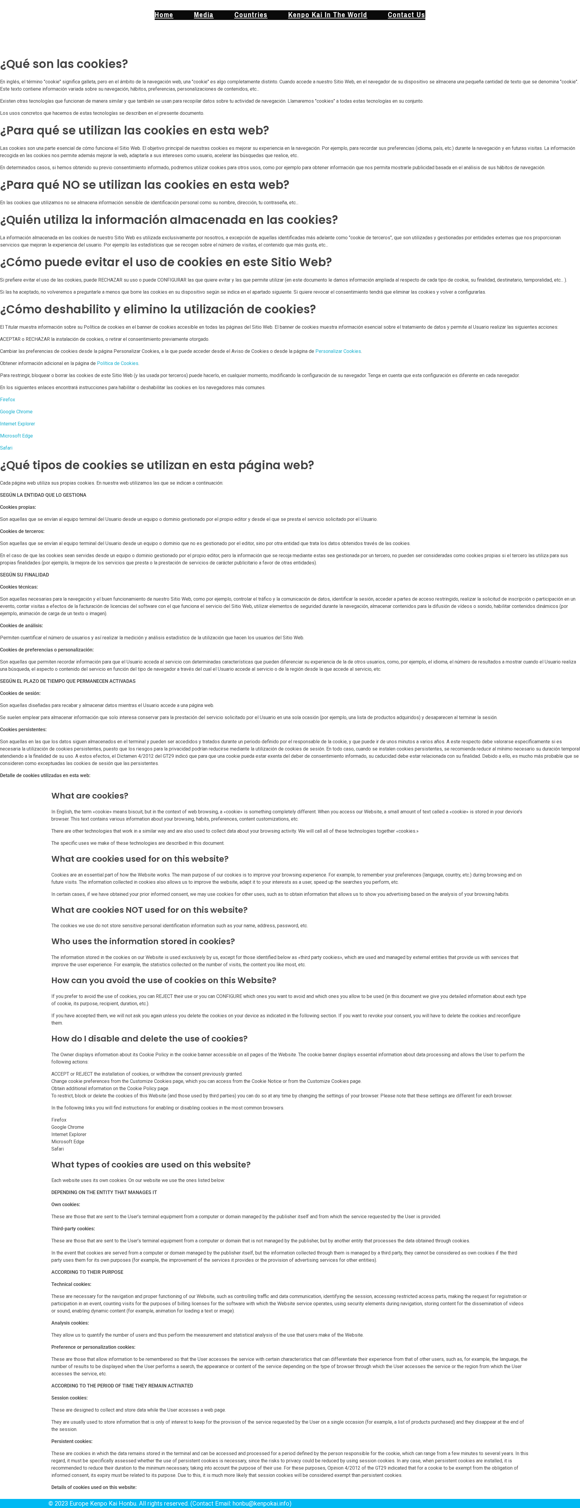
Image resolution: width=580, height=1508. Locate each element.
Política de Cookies (117, 363)
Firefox (7, 399)
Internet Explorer (17, 424)
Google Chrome (16, 412)
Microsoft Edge (16, 436)
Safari (6, 448)
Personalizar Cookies (338, 351)
